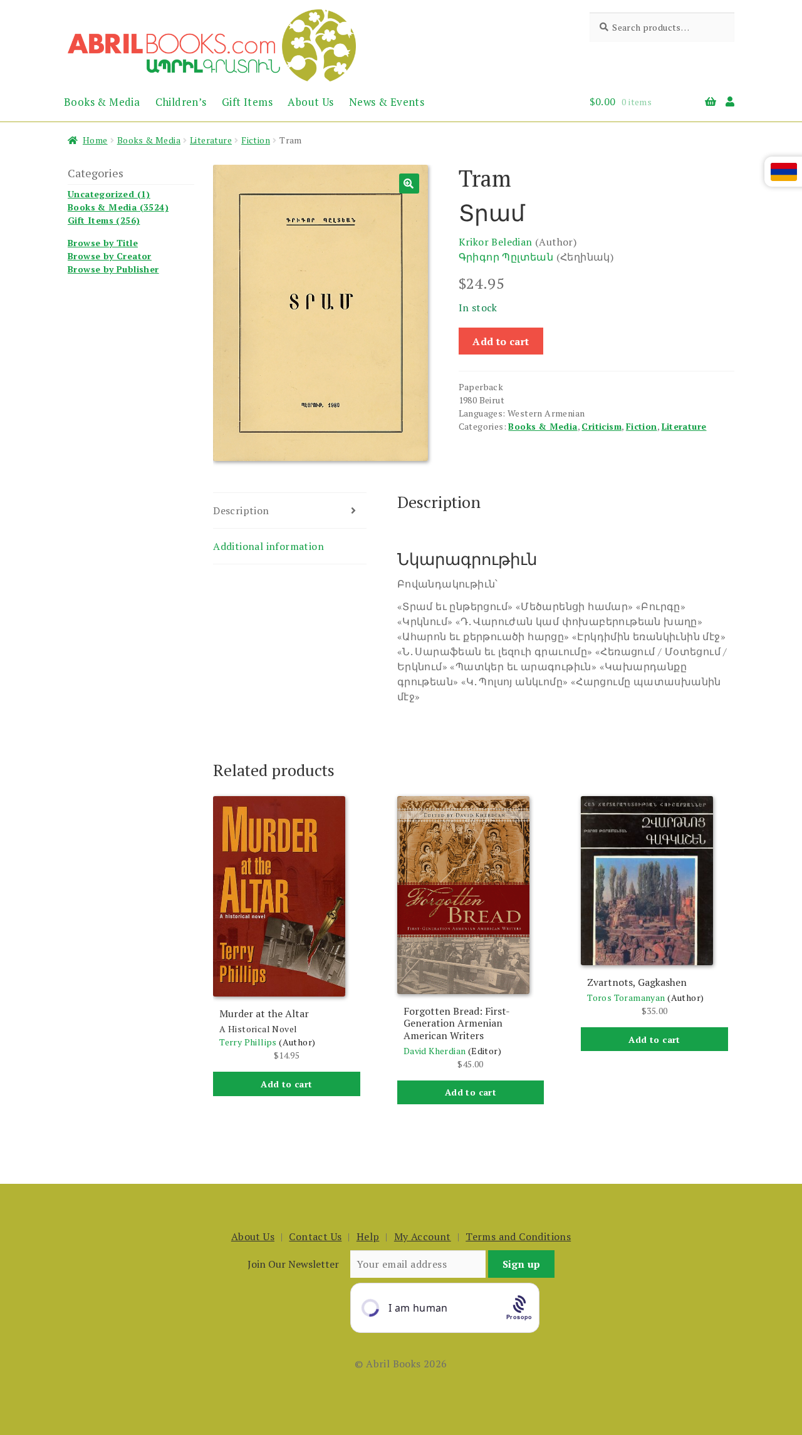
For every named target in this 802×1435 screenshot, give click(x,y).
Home (95, 140)
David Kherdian (435, 1051)
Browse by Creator (110, 256)
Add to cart (500, 341)
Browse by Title (103, 243)
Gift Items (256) (104, 220)
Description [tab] (241, 510)
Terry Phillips (248, 1042)
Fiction (255, 140)
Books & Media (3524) (118, 207)
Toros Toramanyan (626, 997)
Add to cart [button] (286, 1084)
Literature (211, 140)
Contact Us (315, 1236)
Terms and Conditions (518, 1236)
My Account (422, 1236)
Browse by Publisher (113, 269)
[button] (409, 184)
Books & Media (102, 102)
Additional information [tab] (268, 546)
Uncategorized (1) (109, 194)
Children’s (181, 102)
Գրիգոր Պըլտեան (506, 257)
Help (368, 1236)
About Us (310, 102)
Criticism (601, 426)
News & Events (386, 102)
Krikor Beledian (496, 242)
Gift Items (247, 102)
